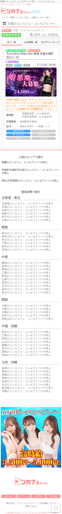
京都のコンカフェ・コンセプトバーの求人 (26, 312)
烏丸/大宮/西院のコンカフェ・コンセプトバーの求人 (30, 180)
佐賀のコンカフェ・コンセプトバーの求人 (26, 381)
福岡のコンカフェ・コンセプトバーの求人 (26, 368)
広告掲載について (47, 503)
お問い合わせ (31, 506)
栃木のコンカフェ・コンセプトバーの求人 (26, 246)
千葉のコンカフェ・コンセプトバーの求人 (26, 242)
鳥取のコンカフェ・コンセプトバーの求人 (26, 338)
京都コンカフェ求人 (41, 17)
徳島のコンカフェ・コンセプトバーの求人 (26, 351)
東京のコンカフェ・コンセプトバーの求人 (26, 233)
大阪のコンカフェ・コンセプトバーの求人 (26, 305)
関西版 (36, 12)
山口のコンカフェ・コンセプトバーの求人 (26, 341)
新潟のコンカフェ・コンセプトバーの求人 (26, 275)
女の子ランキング (50, 42)
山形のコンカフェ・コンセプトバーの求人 (26, 219)
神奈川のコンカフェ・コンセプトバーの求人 (27, 236)
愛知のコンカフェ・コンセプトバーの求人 (26, 262)
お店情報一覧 (31, 42)
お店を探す (8, 496)
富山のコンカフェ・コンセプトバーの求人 (26, 292)
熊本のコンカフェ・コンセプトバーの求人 (26, 371)
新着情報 (38, 496)
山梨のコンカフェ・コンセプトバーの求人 (26, 279)
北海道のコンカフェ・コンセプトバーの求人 (27, 203)
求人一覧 (11, 42)
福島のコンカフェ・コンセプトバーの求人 (26, 213)
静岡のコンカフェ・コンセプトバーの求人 (26, 269)
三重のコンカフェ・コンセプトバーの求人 (26, 272)
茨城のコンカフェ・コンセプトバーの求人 (26, 249)
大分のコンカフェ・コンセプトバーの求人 (26, 384)
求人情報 (53, 496)
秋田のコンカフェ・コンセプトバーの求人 (26, 210)
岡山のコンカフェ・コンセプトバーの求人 (26, 331)
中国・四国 (9, 326)
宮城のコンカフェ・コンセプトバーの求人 (26, 206)
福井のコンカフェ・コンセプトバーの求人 (26, 289)
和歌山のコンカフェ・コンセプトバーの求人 (27, 318)
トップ (5, 17)
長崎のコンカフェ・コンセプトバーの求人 (26, 374)
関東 (5, 227)
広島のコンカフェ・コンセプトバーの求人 (26, 335)
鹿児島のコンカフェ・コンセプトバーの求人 (27, 387)
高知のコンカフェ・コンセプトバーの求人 (26, 354)
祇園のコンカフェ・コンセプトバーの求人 (25, 162)
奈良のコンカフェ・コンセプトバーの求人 (26, 315)
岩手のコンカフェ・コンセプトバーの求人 (26, 216)
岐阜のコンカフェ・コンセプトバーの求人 (26, 266)
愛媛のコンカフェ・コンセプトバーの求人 (26, 345)
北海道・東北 (11, 197)
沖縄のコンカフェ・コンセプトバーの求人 (26, 391)
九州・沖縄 (9, 362)
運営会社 (10, 503)
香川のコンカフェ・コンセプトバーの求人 (26, 348)
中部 (5, 257)
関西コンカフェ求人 (20, 17)
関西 (5, 299)
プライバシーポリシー (27, 503)
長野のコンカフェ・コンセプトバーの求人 (26, 282)
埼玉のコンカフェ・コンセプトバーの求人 (26, 239)
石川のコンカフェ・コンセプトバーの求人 (26, 285)
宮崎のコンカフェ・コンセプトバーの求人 (26, 377)
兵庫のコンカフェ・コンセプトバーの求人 (26, 308)
